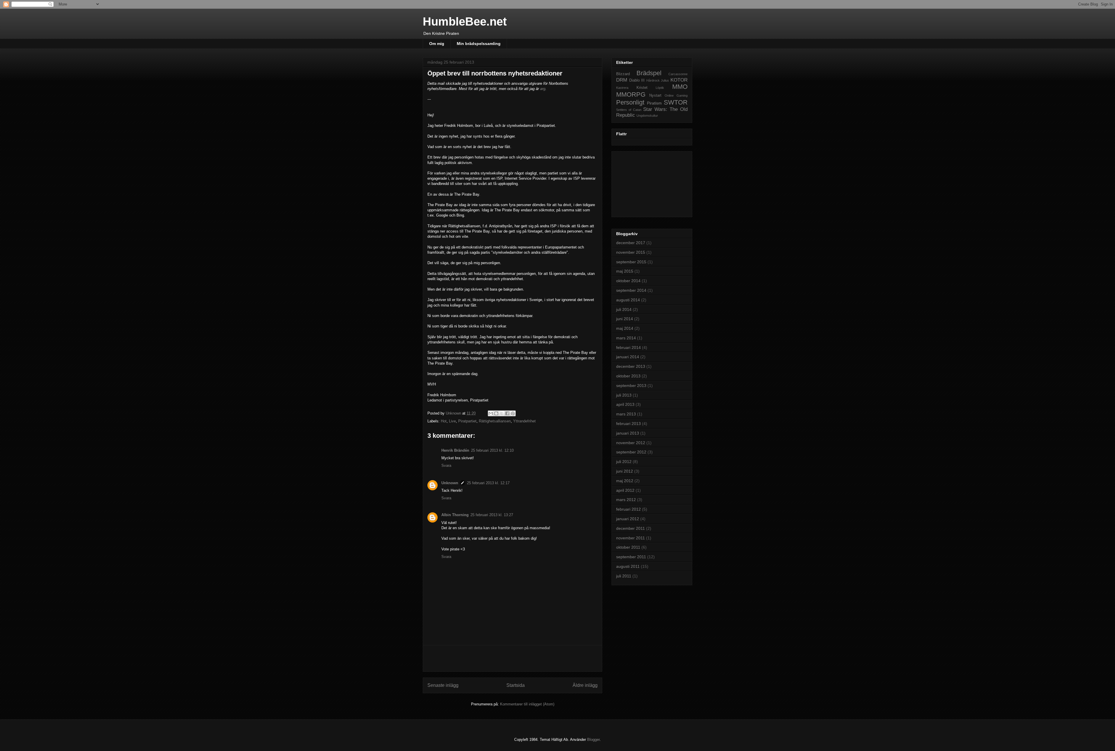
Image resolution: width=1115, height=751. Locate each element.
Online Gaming (676, 95)
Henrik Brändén (455, 450)
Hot (444, 421)
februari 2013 (628, 423)
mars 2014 (626, 338)
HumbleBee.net (465, 21)
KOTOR (679, 80)
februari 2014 (628, 347)
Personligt (630, 102)
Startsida (515, 685)
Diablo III (637, 80)
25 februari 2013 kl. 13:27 (491, 515)
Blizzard (623, 74)
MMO (680, 86)
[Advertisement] (512, 658)
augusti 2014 (628, 300)
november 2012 (630, 442)
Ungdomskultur (647, 115)
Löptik (660, 87)
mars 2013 (626, 414)
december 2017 (630, 242)
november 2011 (630, 538)
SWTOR (676, 102)
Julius (665, 80)
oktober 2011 (628, 547)
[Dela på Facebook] (507, 413)
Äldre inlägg (585, 685)
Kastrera (622, 87)
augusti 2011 (628, 566)
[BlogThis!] (496, 413)
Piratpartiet (467, 421)
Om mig (436, 43)
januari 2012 (627, 518)
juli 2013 (624, 395)
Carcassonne (678, 74)
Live (452, 421)
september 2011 (631, 556)
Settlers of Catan (628, 109)
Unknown (449, 483)
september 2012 (631, 452)
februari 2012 (628, 509)
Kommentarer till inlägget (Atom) (527, 704)
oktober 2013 (628, 376)
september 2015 (631, 262)
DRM (621, 80)
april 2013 (625, 404)
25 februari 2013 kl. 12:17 (488, 483)
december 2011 (630, 528)
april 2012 (625, 490)
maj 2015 (624, 271)
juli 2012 (624, 461)
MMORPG (630, 94)
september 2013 (631, 385)
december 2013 (630, 366)
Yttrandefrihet (524, 421)
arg (542, 89)
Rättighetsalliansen (495, 421)
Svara (446, 465)
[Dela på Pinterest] (513, 413)
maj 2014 (624, 328)
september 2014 (631, 290)
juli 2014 (624, 309)
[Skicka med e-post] (491, 413)
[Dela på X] (502, 413)
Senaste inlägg (442, 685)
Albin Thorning (455, 515)
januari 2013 (627, 433)
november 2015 (630, 252)
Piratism (654, 103)
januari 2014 (627, 356)
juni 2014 (624, 318)
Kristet (642, 88)
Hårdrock (653, 80)
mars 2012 (626, 499)
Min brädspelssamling (479, 43)
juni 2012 (624, 471)
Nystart (655, 95)
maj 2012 (624, 480)
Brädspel (648, 73)
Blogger (593, 739)
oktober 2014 (628, 280)
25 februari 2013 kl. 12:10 (492, 450)
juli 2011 (623, 576)
